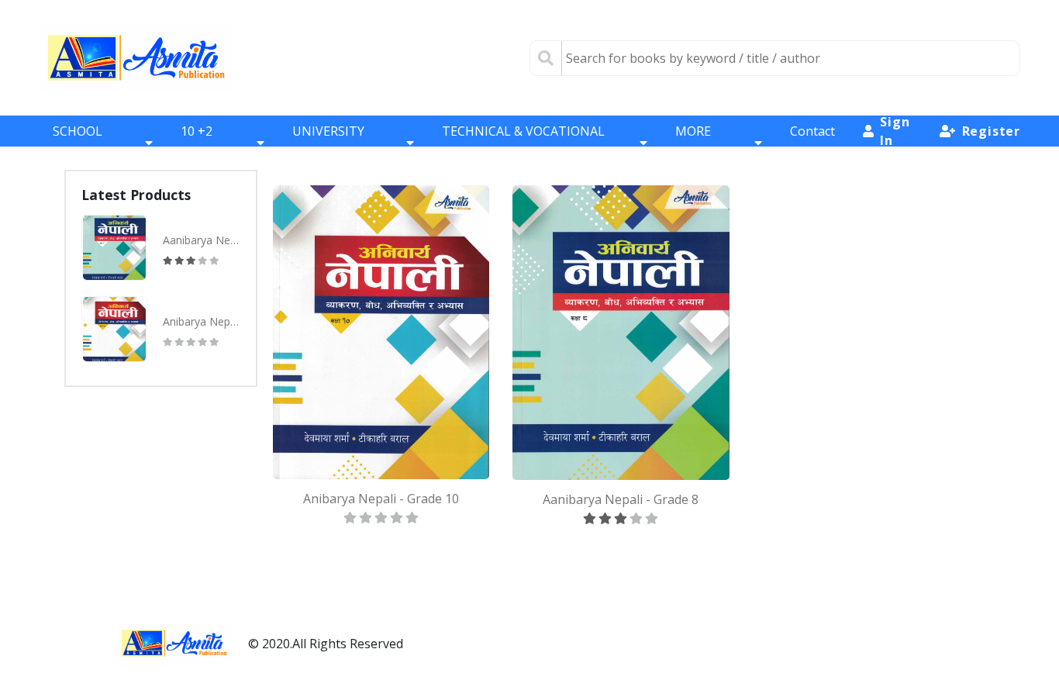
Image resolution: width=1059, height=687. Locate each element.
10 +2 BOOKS (201, 143)
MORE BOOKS (696, 143)
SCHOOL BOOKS (77, 143)
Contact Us (812, 143)
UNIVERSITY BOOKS (328, 143)
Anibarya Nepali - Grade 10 (201, 321)
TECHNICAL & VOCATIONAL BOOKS (523, 143)
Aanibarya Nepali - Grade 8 (201, 240)
